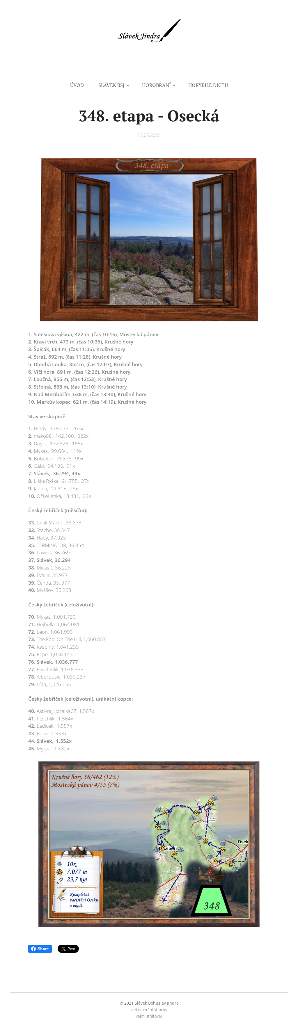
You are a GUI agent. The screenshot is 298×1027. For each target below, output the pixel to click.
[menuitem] (80, 85)
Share (43, 948)
